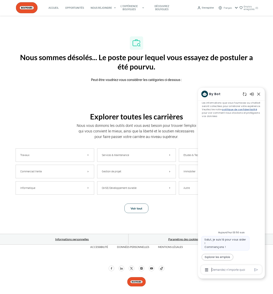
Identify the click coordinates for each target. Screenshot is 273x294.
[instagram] (141, 268)
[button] (205, 8)
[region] (231, 181)
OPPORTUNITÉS (74, 7)
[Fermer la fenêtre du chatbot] (258, 94)
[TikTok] (161, 268)
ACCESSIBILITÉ (99, 246)
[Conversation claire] (244, 94)
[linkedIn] (121, 268)
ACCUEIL (53, 7)
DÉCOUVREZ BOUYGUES (162, 8)
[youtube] (151, 268)
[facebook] (111, 268)
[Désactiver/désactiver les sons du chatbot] (252, 94)
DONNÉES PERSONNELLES (133, 246)
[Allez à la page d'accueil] (27, 7)
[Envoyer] (256, 269)
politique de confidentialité (239, 109)
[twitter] (131, 268)
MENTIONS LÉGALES (170, 246)
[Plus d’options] (206, 270)
